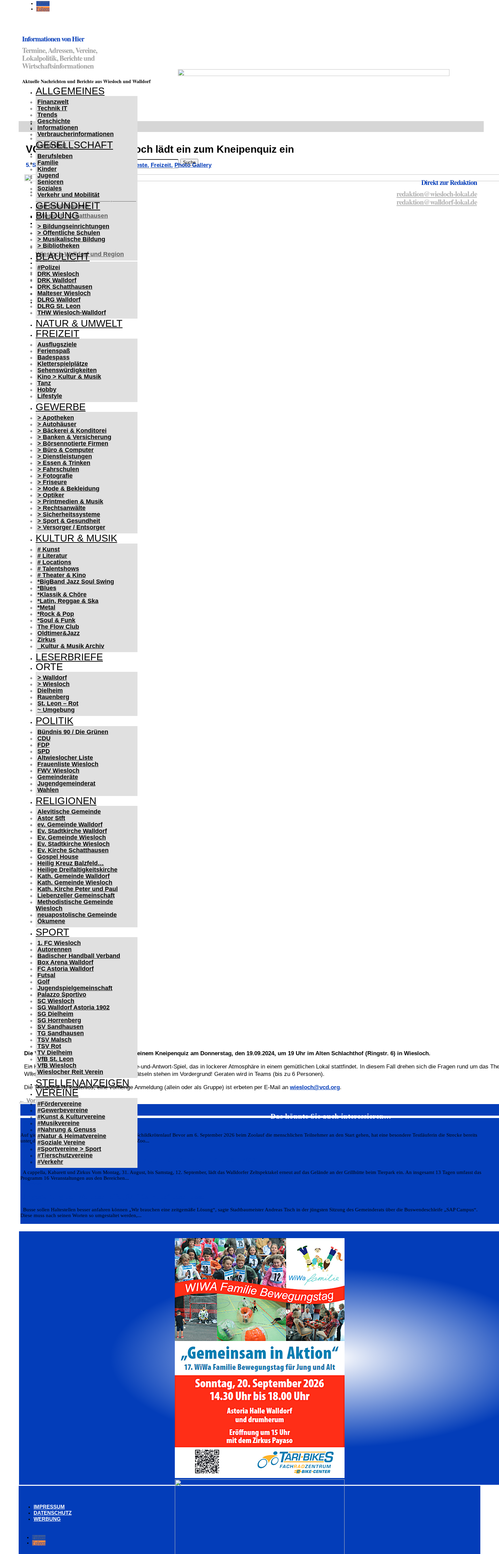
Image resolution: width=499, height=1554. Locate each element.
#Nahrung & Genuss (66, 1129)
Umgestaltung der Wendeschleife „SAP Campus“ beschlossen (113, 1197)
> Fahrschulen (58, 469)
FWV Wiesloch (58, 770)
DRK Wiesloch (58, 273)
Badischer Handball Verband (78, 955)
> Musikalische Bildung (71, 239)
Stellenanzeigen (82, 1082)
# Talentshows (58, 568)
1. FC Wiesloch (59, 943)
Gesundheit (68, 205)
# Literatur (52, 555)
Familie (47, 162)
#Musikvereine (58, 1123)
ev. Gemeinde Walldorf (70, 824)
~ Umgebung (56, 709)
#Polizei (48, 267)
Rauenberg (53, 697)
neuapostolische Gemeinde (77, 914)
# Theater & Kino (61, 575)
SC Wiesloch (55, 1001)
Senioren (50, 181)
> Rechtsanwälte (61, 508)
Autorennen (54, 949)
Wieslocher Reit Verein (70, 1071)
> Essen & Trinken (63, 462)
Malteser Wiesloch (64, 293)
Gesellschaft (74, 144)
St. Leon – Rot (57, 703)
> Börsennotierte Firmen (72, 443)
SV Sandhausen (60, 1026)
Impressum (49, 1507)
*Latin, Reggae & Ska (67, 601)
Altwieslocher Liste (65, 757)
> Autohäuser (56, 424)
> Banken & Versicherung (74, 437)
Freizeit (57, 333)
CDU (44, 738)
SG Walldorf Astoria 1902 (73, 1007)
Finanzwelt (53, 101)
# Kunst (48, 549)
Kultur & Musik (76, 538)
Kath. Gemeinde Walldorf (73, 876)
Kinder (47, 169)
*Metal (46, 607)
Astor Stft (51, 818)
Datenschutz (53, 1513)
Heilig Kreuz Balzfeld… (70, 863)
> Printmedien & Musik (70, 501)
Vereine (57, 1092)
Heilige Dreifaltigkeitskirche (77, 869)
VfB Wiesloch (56, 1065)
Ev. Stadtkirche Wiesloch (73, 843)
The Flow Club (58, 626)
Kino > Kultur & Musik (69, 376)
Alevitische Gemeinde (69, 811)
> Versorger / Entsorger (71, 527)
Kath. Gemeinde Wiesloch (74, 882)
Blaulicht (63, 256)
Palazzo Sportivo (61, 994)
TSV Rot (49, 1046)
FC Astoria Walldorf (65, 968)
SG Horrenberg (59, 1020)
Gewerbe (61, 406)
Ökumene (51, 921)
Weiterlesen (31, 1183)
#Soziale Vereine (61, 1142)
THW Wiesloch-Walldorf (71, 312)
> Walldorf (52, 677)
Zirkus (46, 639)
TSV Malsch (54, 1039)
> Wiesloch (53, 684)
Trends (47, 114)
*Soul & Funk (56, 620)
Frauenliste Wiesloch (67, 764)
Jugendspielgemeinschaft (74, 988)
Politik (54, 720)
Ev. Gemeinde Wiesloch (71, 837)
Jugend (48, 175)
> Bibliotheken (58, 245)
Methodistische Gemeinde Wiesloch (74, 905)
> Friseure (52, 482)
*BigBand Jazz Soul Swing (75, 581)
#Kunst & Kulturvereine (71, 1116)
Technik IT (52, 108)
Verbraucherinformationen (75, 134)
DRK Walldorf (56, 280)
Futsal (46, 975)
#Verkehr (50, 1161)
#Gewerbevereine (62, 1110)
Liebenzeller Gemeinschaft (76, 895)
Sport (52, 932)
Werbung (47, 1519)
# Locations (54, 562)
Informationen (57, 127)
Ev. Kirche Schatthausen (73, 850)
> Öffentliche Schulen (68, 232)
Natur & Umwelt (79, 323)
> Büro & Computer (65, 450)
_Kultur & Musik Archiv (70, 646)
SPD (43, 751)
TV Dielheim (54, 1052)
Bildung (57, 215)
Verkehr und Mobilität (68, 194)
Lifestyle (49, 396)
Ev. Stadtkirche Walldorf (72, 831)
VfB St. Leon (55, 1059)
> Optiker (50, 495)
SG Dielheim (55, 1013)
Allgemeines (70, 91)
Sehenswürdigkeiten (67, 370)
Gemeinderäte (57, 777)
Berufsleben (55, 156)
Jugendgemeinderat (66, 783)
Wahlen (48, 790)
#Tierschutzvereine (65, 1155)
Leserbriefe (69, 656)
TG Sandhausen (60, 1033)
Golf (43, 981)
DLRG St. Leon (58, 306)
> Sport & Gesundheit (68, 520)
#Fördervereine (59, 1103)
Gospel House (57, 856)
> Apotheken (55, 417)
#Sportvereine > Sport (69, 1148)
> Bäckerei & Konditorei (72, 430)
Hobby (46, 389)
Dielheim (50, 690)
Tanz (44, 383)
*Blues (46, 588)
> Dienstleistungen (64, 456)
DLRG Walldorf (58, 299)
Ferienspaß (53, 350)
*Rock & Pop (55, 613)
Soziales (49, 188)
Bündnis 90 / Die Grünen (72, 731)
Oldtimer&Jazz (58, 633)
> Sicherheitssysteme (68, 514)
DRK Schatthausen (64, 286)
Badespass (53, 357)
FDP (43, 744)
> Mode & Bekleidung (68, 488)
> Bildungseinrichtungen (73, 226)
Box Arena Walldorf (65, 962)
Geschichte (53, 121)
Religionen (66, 800)
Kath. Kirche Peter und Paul (77, 889)
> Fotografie (55, 475)
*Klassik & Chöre (62, 594)
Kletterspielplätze (62, 363)
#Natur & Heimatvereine (71, 1136)
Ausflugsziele (57, 344)
